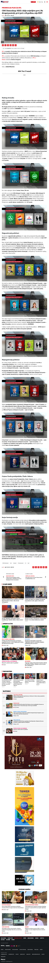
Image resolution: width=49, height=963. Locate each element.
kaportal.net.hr (22, 954)
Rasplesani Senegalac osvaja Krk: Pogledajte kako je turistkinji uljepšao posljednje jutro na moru (34, 642)
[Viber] (8, 45)
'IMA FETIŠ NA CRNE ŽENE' (17, 694)
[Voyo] (8, 946)
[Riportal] (5, 2)
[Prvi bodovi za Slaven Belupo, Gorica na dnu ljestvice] (30, 676)
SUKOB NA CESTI (16, 703)
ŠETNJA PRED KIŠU (16, 720)
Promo (13, 939)
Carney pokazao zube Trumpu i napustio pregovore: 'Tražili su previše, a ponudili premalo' (6, 682)
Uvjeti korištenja (30, 949)
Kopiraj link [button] (16, 45)
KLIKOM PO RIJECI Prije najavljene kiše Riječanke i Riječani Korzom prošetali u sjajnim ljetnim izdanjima (28, 721)
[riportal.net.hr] (3, 959)
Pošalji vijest (36, 949)
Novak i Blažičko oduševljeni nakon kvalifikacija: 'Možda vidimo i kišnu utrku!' (12, 619)
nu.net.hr (43, 954)
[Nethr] (18, 946)
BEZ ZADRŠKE (27, 661)
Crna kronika (16, 707)
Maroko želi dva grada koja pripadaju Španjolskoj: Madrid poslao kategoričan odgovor (18, 682)
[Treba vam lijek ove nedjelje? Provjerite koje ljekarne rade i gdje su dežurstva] (36, 592)
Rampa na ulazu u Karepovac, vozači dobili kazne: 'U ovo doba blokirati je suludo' (35, 619)
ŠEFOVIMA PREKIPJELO (6, 905)
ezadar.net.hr (28, 954)
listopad (14, 563)
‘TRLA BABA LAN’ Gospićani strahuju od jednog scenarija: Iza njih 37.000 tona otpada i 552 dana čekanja (35, 908)
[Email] (13, 45)
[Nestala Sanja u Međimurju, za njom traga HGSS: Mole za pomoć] (41, 676)
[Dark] (42, 2)
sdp (28, 563)
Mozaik (36, 938)
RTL (3, 51)
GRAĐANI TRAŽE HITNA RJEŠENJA (31, 905)
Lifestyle (4, 664)
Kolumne (8, 939)
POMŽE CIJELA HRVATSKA (30, 576)
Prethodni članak (3, 577)
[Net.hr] (3, 946)
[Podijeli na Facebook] (3, 45)
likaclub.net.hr (3, 956)
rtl (25, 563)
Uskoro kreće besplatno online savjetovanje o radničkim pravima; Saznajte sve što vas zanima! (13, 578)
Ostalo (15, 699)
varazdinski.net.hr (11, 954)
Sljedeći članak (45, 577)
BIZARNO (27, 927)
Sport (24, 938)
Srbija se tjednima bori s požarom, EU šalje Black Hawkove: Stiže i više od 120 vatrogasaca (12, 601)
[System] (40, 2)
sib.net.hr (17, 954)
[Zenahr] (13, 946)
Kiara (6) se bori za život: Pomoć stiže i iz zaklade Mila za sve (34, 578)
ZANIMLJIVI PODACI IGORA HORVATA (20, 711)
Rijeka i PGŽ (28, 645)
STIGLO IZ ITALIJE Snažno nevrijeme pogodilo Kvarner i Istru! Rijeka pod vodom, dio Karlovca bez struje (13, 642)
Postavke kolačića (8, 949)
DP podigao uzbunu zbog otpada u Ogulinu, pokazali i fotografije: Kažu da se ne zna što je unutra (12, 930)
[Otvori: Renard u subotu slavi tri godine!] (13, 654)
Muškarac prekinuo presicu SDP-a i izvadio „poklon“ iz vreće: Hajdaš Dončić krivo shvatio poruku (35, 930)
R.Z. (3, 15)
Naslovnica (3, 938)
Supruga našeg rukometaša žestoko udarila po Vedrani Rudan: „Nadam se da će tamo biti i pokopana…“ (36, 664)
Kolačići (2, 949)
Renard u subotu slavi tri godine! (10, 662)
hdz (10, 563)
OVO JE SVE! (27, 639)
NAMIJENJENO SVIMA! (10, 576)
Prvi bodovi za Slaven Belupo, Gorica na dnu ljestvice (30, 681)
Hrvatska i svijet (5, 645)
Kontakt (41, 949)
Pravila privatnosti (15, 949)
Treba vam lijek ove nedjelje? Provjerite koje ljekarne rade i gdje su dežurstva (35, 600)
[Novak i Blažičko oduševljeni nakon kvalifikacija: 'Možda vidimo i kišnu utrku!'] (13, 611)
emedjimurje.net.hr (4, 954)
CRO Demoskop (5, 563)
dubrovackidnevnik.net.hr (36, 954)
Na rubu (3, 939)
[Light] (38, 2)
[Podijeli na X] (5, 45)
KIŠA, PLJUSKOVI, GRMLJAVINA (8, 639)
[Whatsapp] (10, 45)
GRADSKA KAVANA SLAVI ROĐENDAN (9, 661)
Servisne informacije (23, 949)
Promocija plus (20, 563)
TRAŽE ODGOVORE (5, 927)
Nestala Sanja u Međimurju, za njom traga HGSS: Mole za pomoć (41, 682)
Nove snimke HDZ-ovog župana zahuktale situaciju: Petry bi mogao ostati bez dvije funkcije (13, 907)
